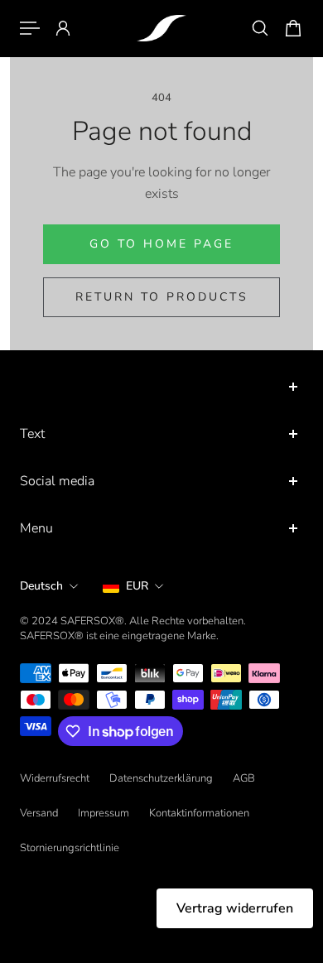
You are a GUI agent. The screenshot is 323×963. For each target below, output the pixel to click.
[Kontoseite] (63, 28)
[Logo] (161, 28)
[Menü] (29, 28)
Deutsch (41, 586)
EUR (137, 586)
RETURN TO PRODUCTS (161, 297)
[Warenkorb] (293, 28)
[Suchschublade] (260, 28)
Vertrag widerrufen (234, 908)
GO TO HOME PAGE (161, 244)
